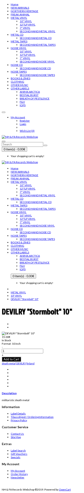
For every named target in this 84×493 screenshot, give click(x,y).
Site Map (16, 437)
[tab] (42, 393)
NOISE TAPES (19, 71)
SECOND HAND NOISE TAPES (37, 75)
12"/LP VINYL (27, 24)
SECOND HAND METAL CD (36, 38)
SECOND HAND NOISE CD (35, 68)
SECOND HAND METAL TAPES (38, 44)
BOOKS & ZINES (20, 78)
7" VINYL (25, 28)
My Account (18, 470)
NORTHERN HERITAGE (24, 11)
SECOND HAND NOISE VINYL (37, 61)
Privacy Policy (19, 420)
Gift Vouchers (19, 454)
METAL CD (17, 34)
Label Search (18, 450)
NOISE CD (17, 65)
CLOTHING (17, 81)
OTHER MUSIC (19, 85)
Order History (19, 474)
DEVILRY (21, 363)
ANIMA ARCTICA (30, 91)
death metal (9, 363)
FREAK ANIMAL (20, 14)
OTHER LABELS (20, 88)
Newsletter (17, 477)
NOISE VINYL (18, 48)
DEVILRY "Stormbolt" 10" (25, 299)
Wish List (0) (27, 130)
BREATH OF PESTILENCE (35, 98)
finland (30, 363)
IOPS (23, 105)
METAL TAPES (19, 41)
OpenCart (65, 489)
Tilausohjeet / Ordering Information (32, 417)
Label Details (18, 413)
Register (25, 120)
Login (23, 124)
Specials (15, 457)
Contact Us (17, 433)
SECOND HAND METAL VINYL (37, 31)
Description (9, 393)
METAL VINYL (19, 17)
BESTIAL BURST (29, 95)
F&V (22, 102)
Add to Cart (11, 359)
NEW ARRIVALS (20, 7)
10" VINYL (26, 21)
